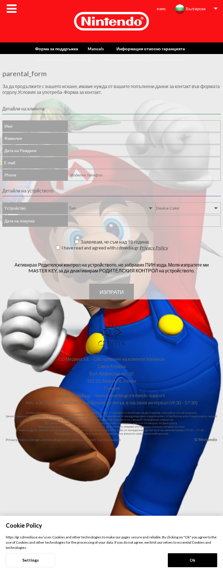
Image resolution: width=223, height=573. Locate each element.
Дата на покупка (19, 220)
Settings (30, 560)
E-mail (9, 162)
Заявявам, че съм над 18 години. (115, 241)
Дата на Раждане (20, 150)
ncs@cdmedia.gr (74, 395)
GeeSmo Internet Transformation (95, 440)
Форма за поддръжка (56, 48)
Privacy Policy (154, 247)
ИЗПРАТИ (112, 292)
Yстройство (15, 208)
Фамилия (13, 138)
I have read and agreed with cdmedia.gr (115, 247)
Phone (10, 174)
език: (161, 8)
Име (8, 126)
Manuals (96, 48)
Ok (192, 560)
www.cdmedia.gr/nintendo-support (130, 395)
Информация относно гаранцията (150, 48)
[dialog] (111, 544)
